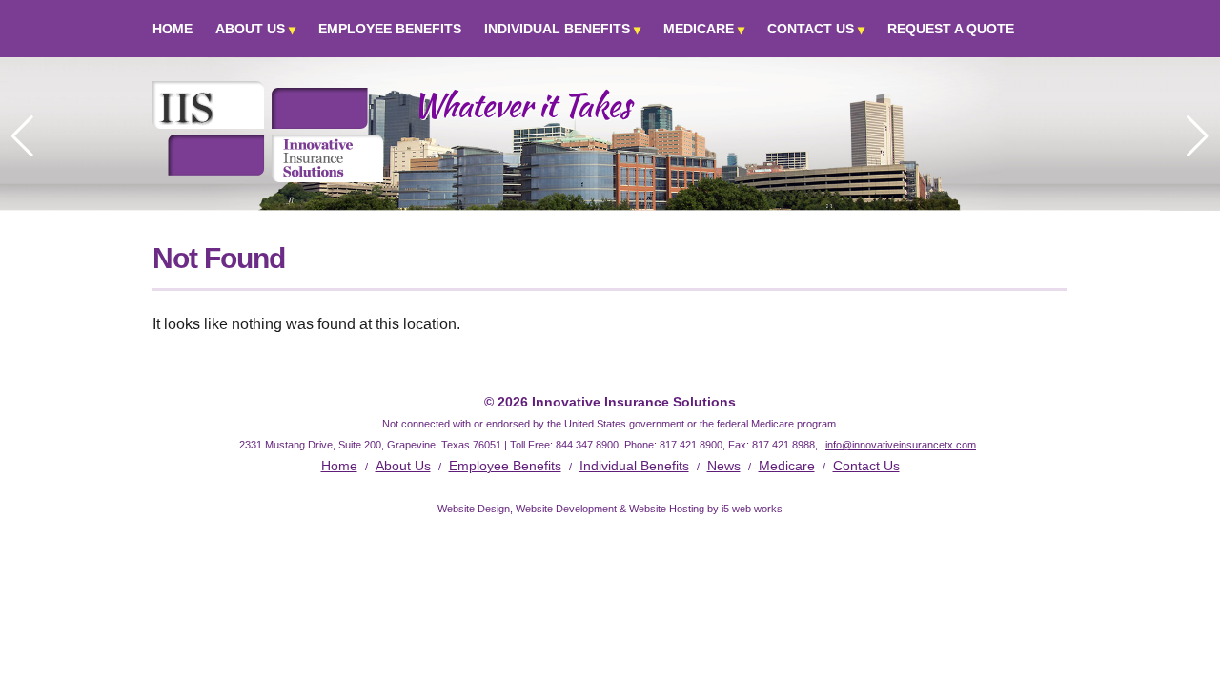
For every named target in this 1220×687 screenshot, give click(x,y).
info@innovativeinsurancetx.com (900, 444)
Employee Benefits (389, 28)
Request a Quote (950, 28)
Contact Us (810, 28)
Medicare (698, 28)
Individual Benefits (557, 28)
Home (172, 28)
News (724, 465)
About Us (250, 28)
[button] (1197, 136)
